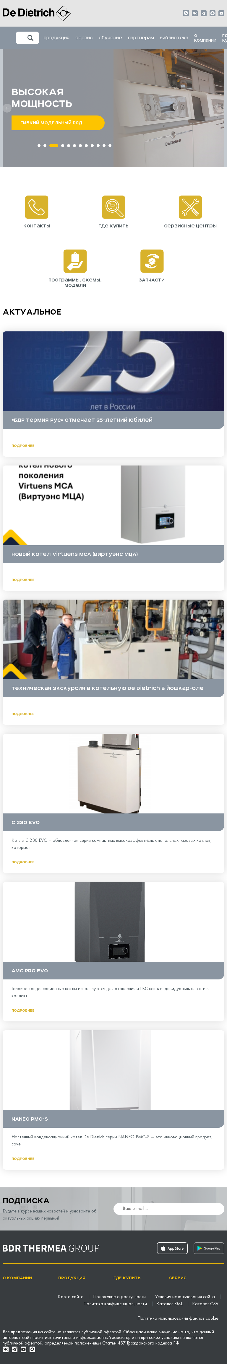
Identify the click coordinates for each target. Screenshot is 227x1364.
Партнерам (141, 37)
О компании (205, 38)
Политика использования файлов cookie (177, 1318)
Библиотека (174, 37)
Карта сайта (71, 1297)
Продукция (56, 37)
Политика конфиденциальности (115, 1304)
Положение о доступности (120, 1297)
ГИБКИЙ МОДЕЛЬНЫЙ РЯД (51, 123)
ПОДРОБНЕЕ (23, 446)
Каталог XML (170, 1304)
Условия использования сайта (185, 1297)
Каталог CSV (205, 1304)
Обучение (110, 37)
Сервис (84, 37)
